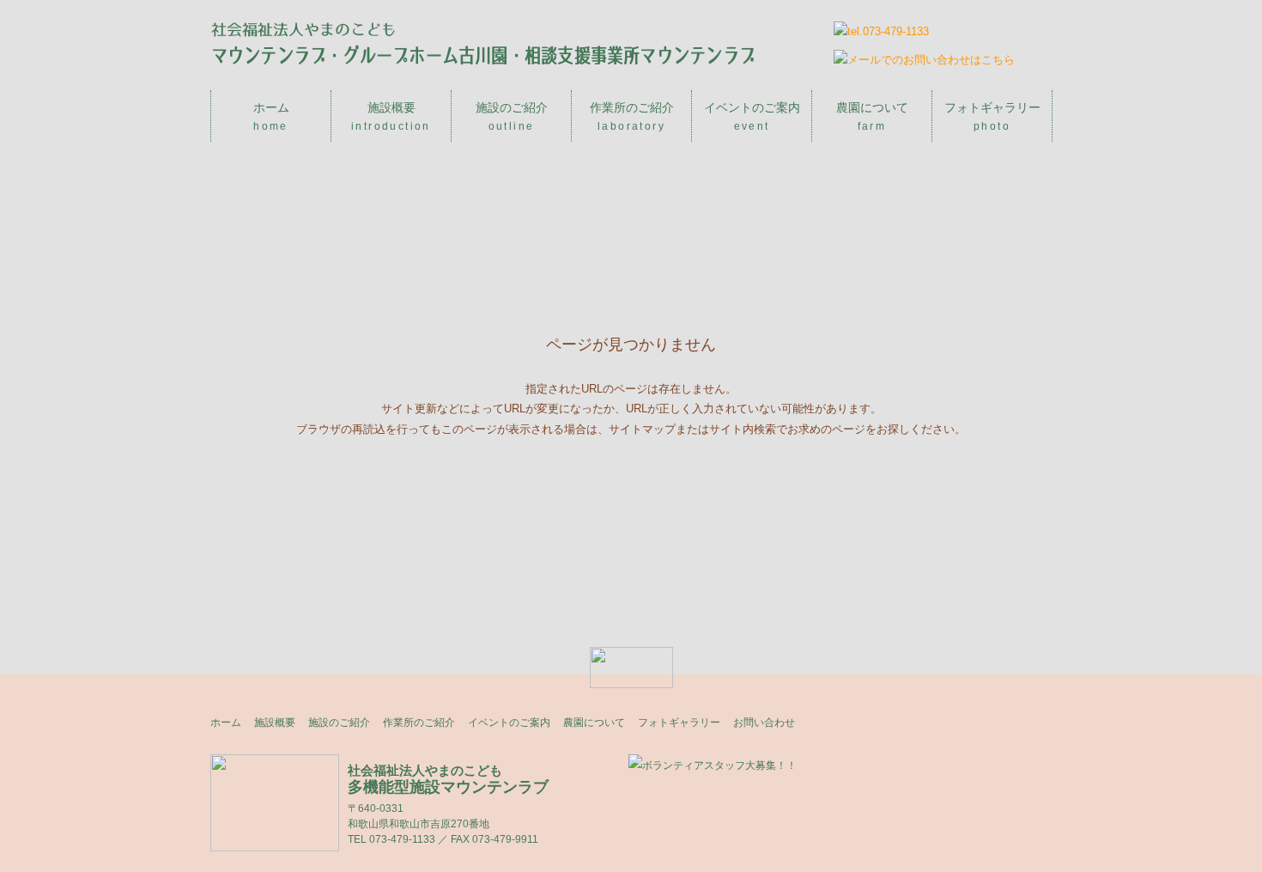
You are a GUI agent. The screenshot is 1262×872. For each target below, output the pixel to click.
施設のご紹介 (512, 116)
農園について (872, 116)
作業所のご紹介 (632, 116)
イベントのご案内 (752, 116)
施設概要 (391, 116)
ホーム (271, 116)
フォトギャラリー (992, 116)
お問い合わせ (764, 723)
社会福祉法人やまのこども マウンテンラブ (483, 42)
